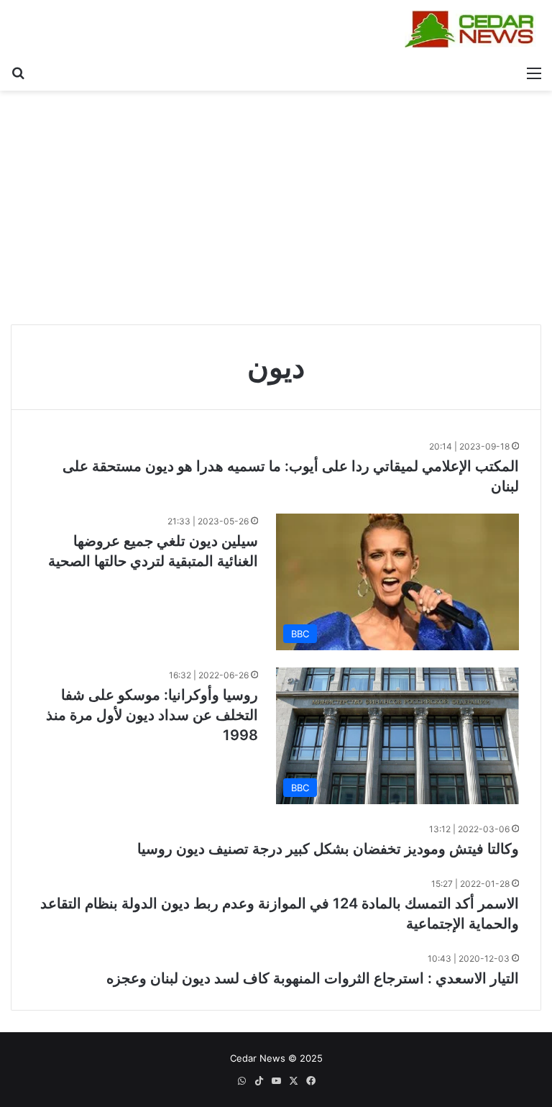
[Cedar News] (473, 29)
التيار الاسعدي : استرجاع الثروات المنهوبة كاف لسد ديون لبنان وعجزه (312, 978)
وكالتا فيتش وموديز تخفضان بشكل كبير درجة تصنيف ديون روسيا (328, 848)
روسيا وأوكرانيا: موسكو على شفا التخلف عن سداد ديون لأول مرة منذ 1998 (152, 715)
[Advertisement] (276, 213)
